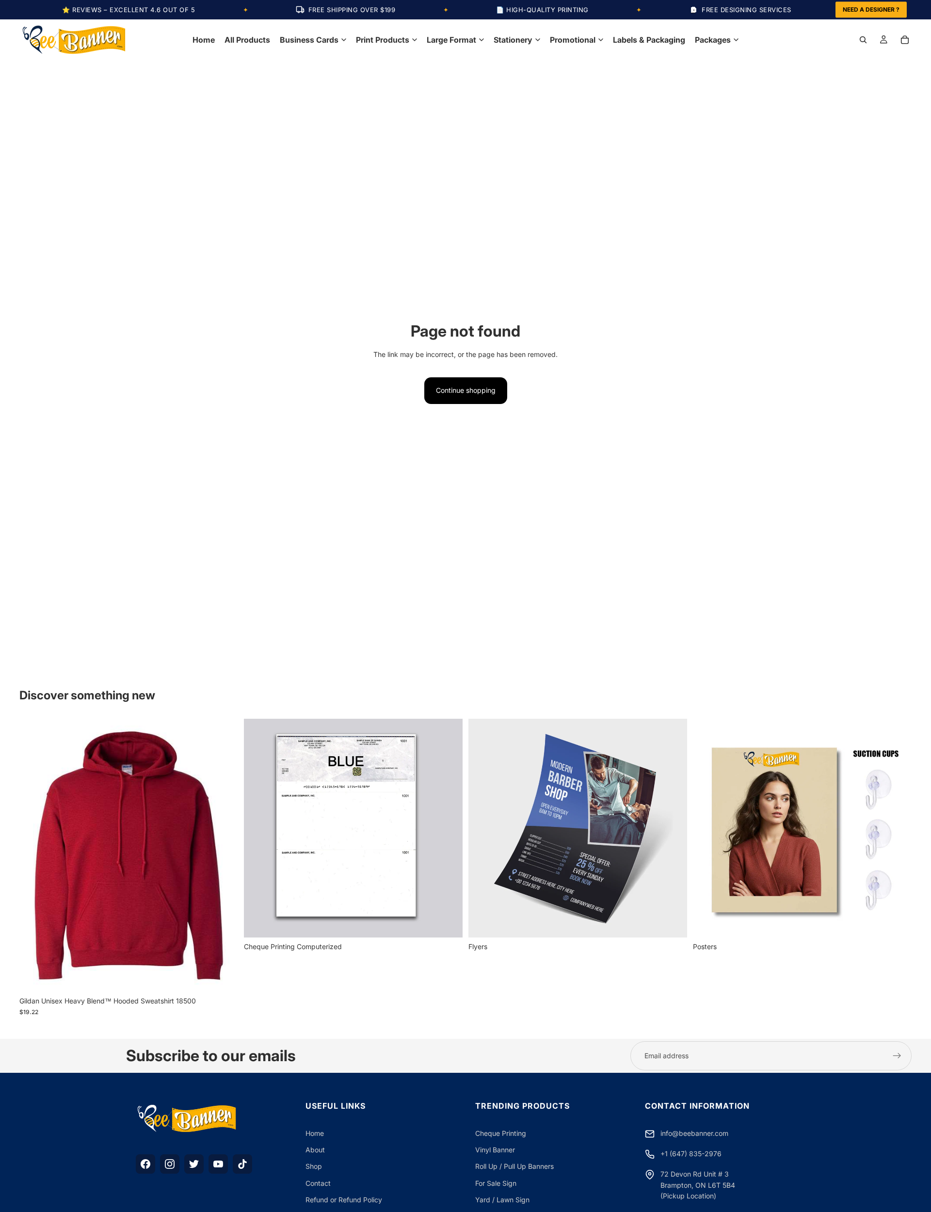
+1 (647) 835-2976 (691, 1153)
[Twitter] (194, 1164)
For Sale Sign (495, 1183)
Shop (313, 1166)
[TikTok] (242, 1164)
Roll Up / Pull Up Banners (514, 1166)
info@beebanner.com (694, 1133)
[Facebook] (145, 1164)
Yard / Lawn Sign (502, 1200)
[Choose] (223, 977)
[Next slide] (223, 855)
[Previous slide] (33, 855)
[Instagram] (169, 1164)
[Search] (863, 39)
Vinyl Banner (495, 1150)
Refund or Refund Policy (343, 1200)
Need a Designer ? (871, 9)
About (315, 1150)
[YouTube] (218, 1164)
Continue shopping (466, 390)
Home (314, 1133)
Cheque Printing (500, 1133)
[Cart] (904, 39)
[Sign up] (897, 1056)
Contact (318, 1183)
